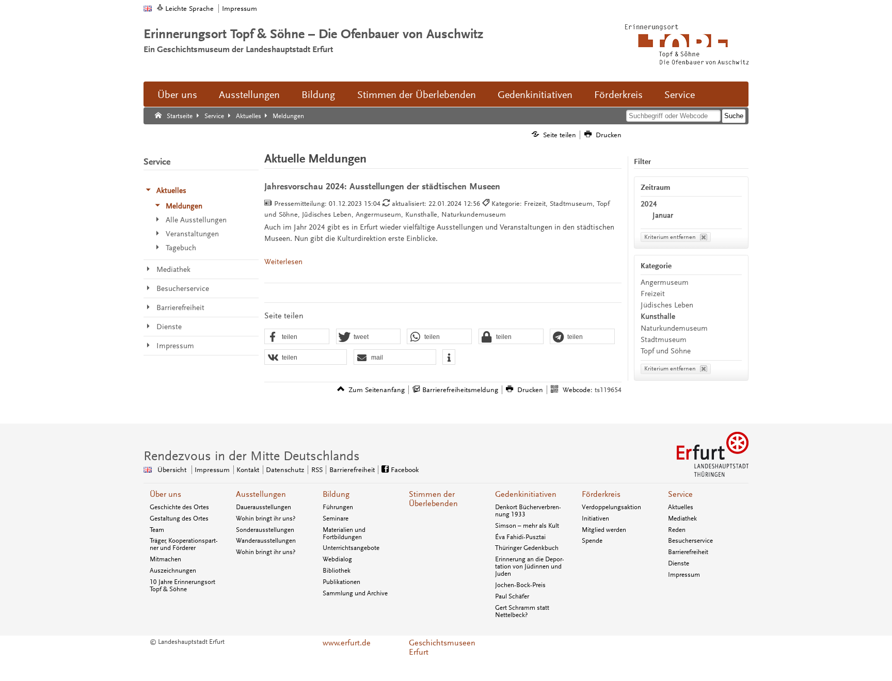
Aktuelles (680, 507)
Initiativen (595, 518)
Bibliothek (337, 570)
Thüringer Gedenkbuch (527, 548)
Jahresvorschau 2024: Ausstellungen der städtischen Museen (382, 186)
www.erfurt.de (347, 642)
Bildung (318, 95)
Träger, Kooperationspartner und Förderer (184, 544)
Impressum (239, 8)
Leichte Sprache (189, 8)
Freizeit (653, 293)
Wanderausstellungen (266, 540)
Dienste (678, 563)
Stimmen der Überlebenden (416, 95)
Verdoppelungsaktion (611, 507)
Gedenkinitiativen (535, 95)
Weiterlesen (283, 261)
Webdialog (337, 559)
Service (679, 95)
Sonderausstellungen (265, 529)
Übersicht (171, 470)
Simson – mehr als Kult (527, 525)
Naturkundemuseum (674, 328)
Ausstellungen (249, 95)
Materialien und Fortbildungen (344, 533)
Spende (592, 540)
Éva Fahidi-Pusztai (520, 537)
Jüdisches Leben (667, 305)
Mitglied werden (604, 529)
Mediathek (682, 518)
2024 (649, 204)
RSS (317, 470)
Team (157, 529)
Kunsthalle (658, 316)
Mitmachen (165, 559)
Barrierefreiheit (352, 470)
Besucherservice (690, 540)
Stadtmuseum (664, 339)
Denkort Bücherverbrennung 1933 (528, 511)
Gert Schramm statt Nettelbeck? (522, 611)
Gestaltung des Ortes (179, 518)
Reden (677, 529)
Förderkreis (618, 95)
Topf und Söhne (666, 351)
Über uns (177, 95)
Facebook (405, 470)
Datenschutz (285, 470)
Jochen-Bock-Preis (520, 585)
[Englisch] (148, 8)
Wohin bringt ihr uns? (265, 518)
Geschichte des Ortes (179, 507)
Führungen (338, 507)
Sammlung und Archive (355, 593)
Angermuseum (665, 282)
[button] (297, 337)
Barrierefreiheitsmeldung (460, 390)
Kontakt (247, 470)
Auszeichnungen (173, 570)
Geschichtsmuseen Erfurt (442, 647)
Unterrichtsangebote (351, 548)
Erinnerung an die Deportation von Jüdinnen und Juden (529, 566)
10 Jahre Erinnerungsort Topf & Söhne (182, 585)
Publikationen (341, 582)
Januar (662, 215)
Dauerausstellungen (263, 507)
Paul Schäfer (512, 596)
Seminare (335, 518)
